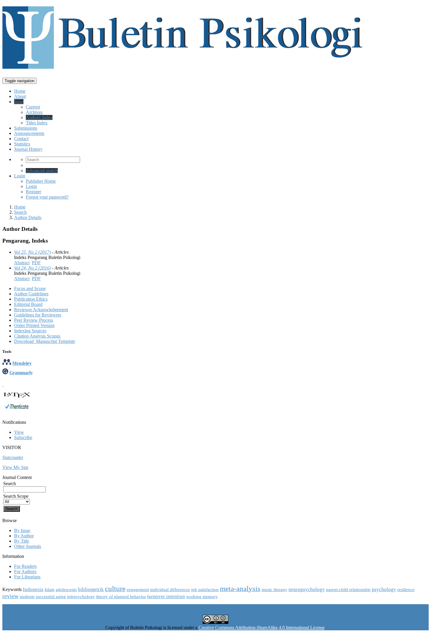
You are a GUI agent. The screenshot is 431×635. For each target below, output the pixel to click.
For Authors (25, 571)
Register (33, 191)
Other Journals (27, 546)
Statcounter (12, 457)
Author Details (27, 217)
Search (20, 212)
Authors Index (39, 117)
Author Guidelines (31, 293)
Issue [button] (18, 101)
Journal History (28, 149)
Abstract (22, 262)
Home (20, 91)
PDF (36, 262)
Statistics (22, 143)
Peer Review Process (33, 320)
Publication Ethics (30, 299)
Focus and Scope (30, 288)
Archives (34, 112)
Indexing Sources (30, 330)
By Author (24, 535)
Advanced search (42, 170)
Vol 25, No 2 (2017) (32, 252)
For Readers (25, 566)
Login (19, 175)
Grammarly (21, 372)
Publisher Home (41, 181)
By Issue (22, 530)
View (19, 432)
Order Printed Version (34, 325)
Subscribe (23, 437)
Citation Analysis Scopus (37, 335)
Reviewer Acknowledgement (41, 309)
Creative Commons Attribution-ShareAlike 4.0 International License (261, 627)
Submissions (25, 128)
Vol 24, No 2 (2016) (32, 267)
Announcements (29, 133)
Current (33, 106)
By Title (21, 541)
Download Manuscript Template (44, 341)
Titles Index (36, 122)
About (20, 96)
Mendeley (22, 363)
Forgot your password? (47, 196)
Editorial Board (28, 304)
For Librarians (27, 576)
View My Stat (15, 467)
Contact (21, 138)
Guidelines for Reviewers (37, 314)
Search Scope (15, 496)
